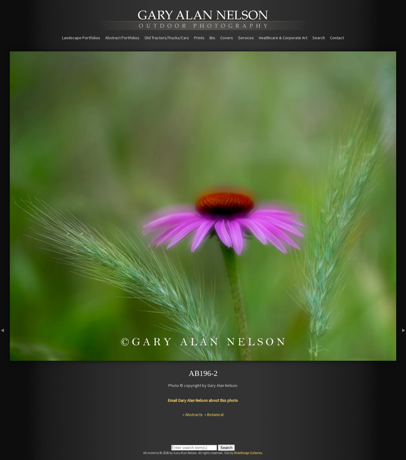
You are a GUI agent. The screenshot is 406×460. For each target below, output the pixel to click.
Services (246, 37)
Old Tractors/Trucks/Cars (166, 37)
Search (318, 37)
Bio (212, 37)
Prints (199, 37)
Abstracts (194, 414)
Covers (226, 37)
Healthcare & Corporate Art (283, 37)
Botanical (215, 414)
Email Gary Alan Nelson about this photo (203, 400)
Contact (337, 37)
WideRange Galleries (248, 453)
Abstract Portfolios (122, 37)
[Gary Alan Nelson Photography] (203, 28)
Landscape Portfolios (81, 37)
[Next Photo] (401, 358)
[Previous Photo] (5, 358)
